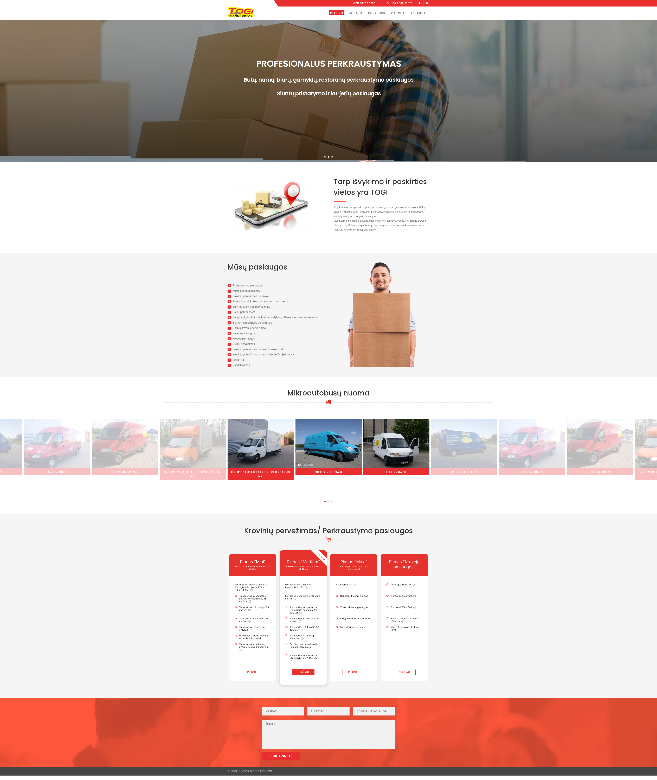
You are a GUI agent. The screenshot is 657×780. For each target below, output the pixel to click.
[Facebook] (420, 3)
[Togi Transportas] (241, 12)
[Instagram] (426, 3)
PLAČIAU (253, 672)
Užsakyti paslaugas (305, 120)
